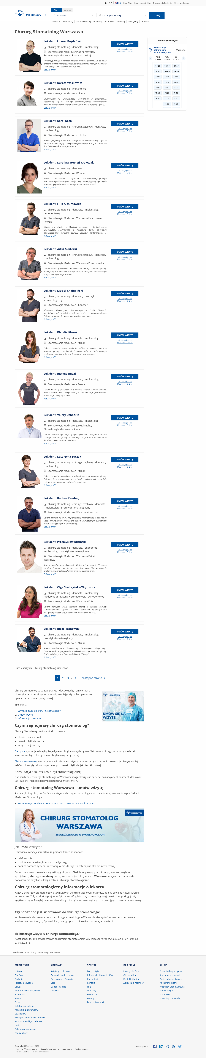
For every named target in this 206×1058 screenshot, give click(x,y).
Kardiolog (121, 21)
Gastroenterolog (83, 21)
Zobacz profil (49, 69)
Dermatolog (67, 21)
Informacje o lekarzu (29, 718)
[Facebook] (155, 1046)
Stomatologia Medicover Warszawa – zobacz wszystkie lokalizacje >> (56, 803)
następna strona (91, 678)
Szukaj (156, 15)
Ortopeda (145, 21)
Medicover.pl (19, 952)
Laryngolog (133, 21)
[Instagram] (167, 1046)
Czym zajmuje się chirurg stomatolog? (39, 710)
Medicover (30, 13)
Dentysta (56, 21)
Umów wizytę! (25, 714)
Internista (109, 21)
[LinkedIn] (161, 1046)
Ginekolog (98, 21)
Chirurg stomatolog (26, 761)
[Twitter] (180, 1046)
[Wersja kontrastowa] (106, 2)
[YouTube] (173, 1046)
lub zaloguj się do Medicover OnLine (125, 50)
